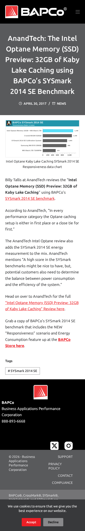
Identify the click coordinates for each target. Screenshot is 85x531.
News (61, 103)
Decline (53, 522)
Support (65, 457)
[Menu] (78, 12)
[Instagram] (68, 446)
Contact (65, 475)
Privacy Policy (55, 466)
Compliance (62, 483)
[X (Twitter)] (54, 446)
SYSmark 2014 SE (22, 371)
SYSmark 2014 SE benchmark (30, 198)
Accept (31, 522)
